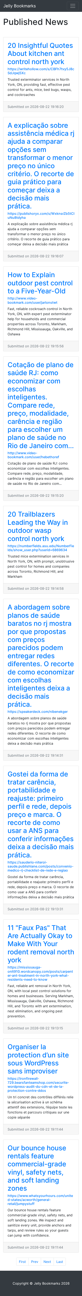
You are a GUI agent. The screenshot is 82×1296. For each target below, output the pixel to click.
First (22, 1262)
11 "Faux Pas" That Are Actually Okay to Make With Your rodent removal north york (41, 944)
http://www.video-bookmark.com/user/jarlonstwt (32, 300)
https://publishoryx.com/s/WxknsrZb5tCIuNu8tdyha (41, 215)
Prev (34, 1262)
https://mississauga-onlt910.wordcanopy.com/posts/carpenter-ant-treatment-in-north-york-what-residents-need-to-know (40, 973)
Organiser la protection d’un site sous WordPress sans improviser (38, 1059)
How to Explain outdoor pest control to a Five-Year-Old (40, 283)
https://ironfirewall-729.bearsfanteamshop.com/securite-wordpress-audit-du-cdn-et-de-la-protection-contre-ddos (38, 1084)
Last (59, 1262)
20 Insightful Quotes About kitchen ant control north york (40, 53)
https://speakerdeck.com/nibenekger (38, 711)
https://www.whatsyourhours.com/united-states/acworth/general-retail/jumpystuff (40, 1200)
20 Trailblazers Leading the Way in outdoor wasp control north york (38, 526)
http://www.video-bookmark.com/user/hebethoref (33, 455)
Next (47, 1262)
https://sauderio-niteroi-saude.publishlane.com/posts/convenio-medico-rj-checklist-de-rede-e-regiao (40, 866)
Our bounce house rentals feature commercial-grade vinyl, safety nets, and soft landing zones (37, 1168)
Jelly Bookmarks (19, 5)
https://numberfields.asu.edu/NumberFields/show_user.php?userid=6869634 (41, 548)
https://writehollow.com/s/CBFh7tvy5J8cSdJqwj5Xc (41, 71)
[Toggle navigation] (73, 6)
